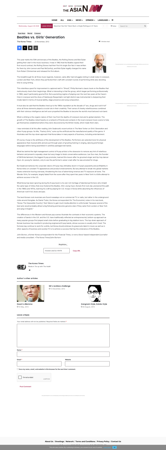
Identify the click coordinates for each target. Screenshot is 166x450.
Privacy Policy (103, 441)
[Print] (35, 48)
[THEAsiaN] (83, 8)
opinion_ (63, 244)
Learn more (107, 447)
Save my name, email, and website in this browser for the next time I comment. (47, 369)
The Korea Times (24, 41)
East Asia (21, 33)
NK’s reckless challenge (59, 286)
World (29, 33)
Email (19, 359)
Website (68, 359)
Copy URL (76, 251)
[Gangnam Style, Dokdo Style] (95, 293)
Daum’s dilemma (24, 304)
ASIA (69, 20)
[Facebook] (19, 48)
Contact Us (116, 441)
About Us (49, 441)
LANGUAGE (103, 20)
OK (115, 447)
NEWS (78, 20)
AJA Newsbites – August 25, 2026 (66, 26)
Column (37, 33)
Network (70, 441)
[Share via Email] (30, 48)
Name (19, 350)
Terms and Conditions (85, 441)
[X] (25, 48)
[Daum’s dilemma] (31, 293)
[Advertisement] (63, 413)
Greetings (59, 441)
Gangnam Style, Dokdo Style (94, 304)
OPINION (89, 20)
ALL (62, 20)
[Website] (29, 270)
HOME (54, 20)
